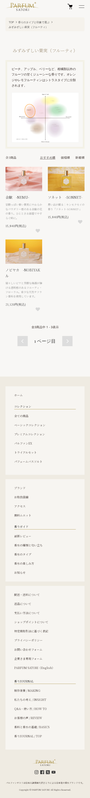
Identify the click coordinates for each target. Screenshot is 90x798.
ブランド (20, 488)
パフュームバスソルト (28, 461)
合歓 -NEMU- (17, 197)
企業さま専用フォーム (28, 659)
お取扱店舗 (21, 497)
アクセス (20, 506)
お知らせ (20, 572)
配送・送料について (27, 595)
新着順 (80, 157)
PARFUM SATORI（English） (34, 668)
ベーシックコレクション (29, 425)
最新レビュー (22, 536)
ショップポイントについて (31, 622)
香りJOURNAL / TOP (28, 736)
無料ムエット (22, 515)
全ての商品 (21, 416)
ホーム (18, 395)
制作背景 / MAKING (27, 690)
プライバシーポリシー (28, 640)
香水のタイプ (22, 554)
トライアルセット (25, 452)
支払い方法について (27, 613)
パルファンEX (23, 443)
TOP (11, 22)
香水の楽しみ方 (24, 563)
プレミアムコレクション (29, 434)
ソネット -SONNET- (65, 197)
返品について (22, 604)
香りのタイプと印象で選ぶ (34, 22)
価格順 (65, 157)
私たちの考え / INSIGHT (30, 700)
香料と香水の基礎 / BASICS (32, 727)
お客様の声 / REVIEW (28, 718)
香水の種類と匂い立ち (28, 545)
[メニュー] (81, 6)
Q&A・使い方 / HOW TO (30, 709)
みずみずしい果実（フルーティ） (28, 27)
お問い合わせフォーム (28, 649)
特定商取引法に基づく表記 (31, 631)
